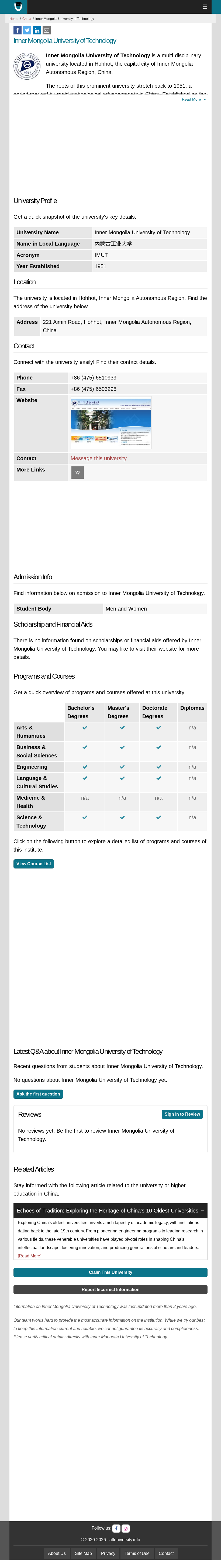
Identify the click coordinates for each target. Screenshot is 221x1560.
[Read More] (29, 1256)
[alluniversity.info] (18, 7)
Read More (192, 99)
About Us (57, 1553)
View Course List (33, 863)
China (26, 19)
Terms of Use (137, 1553)
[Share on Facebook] (17, 30)
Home (13, 19)
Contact (166, 1553)
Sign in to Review (182, 1114)
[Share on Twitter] (27, 30)
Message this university (99, 458)
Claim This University (110, 1272)
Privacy (108, 1553)
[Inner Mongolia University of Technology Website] (111, 447)
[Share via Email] (47, 30)
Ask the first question (38, 1094)
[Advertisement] (110, 148)
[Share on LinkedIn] (37, 30)
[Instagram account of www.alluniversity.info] (126, 1528)
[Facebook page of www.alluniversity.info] (116, 1528)
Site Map (83, 1553)
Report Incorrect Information (111, 1289)
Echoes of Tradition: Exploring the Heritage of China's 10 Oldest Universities (107, 1211)
